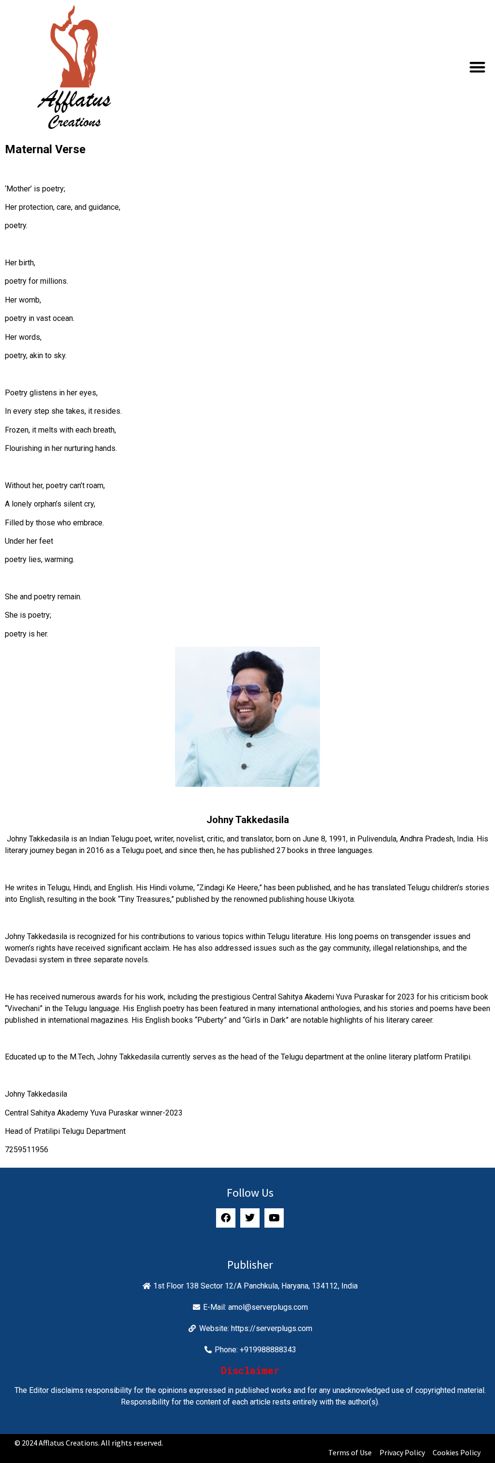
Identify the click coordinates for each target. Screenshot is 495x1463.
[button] (477, 67)
